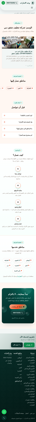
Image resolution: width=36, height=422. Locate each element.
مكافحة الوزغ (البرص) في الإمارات (31, 377)
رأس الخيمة (17, 271)
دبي (8, 265)
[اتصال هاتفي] (4, 417)
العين (26, 265)
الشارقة (7, 260)
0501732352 (7, 358)
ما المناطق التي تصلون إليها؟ (24, 129)
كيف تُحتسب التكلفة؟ (26, 115)
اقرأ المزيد (29, 65)
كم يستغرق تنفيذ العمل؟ (25, 135)
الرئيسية (33, 13)
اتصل (26, 413)
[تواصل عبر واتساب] (3, 3)
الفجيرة (17, 265)
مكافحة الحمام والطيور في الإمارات (30, 360)
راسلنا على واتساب (17, 307)
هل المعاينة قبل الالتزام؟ (25, 122)
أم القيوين (17, 260)
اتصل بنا (20, 276)
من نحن (32, 413)
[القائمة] (32, 8)
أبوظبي (28, 260)
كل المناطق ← (18, 382)
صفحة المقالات (19, 413)
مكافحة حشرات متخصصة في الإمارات (30, 402)
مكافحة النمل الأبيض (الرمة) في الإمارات (29, 368)
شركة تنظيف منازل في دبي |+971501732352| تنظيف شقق (21, 52)
